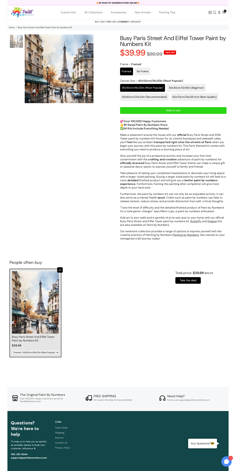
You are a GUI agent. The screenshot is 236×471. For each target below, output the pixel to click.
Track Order (61, 427)
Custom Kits (68, 12)
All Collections (93, 12)
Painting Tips (167, 12)
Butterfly (195, 221)
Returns (59, 437)
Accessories (118, 12)
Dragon (212, 221)
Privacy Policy (62, 447)
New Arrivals (143, 12)
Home (12, 27)
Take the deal (188, 280)
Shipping (59, 432)
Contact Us (61, 442)
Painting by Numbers (186, 235)
